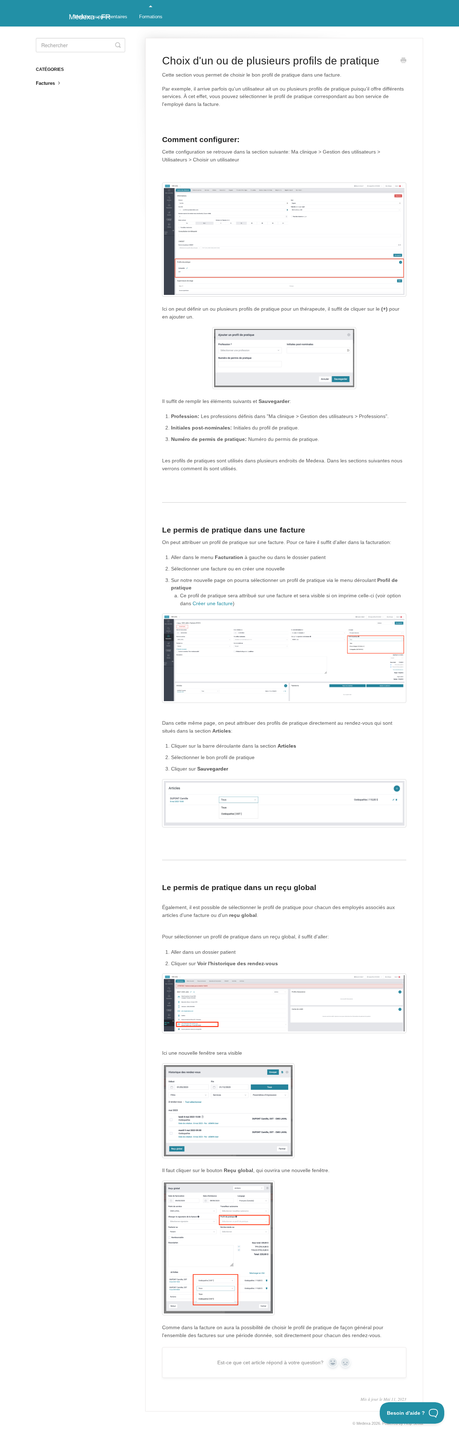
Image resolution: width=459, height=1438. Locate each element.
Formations (150, 16)
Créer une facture (213, 603)
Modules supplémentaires (100, 16)
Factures (46, 83)
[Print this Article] (403, 61)
